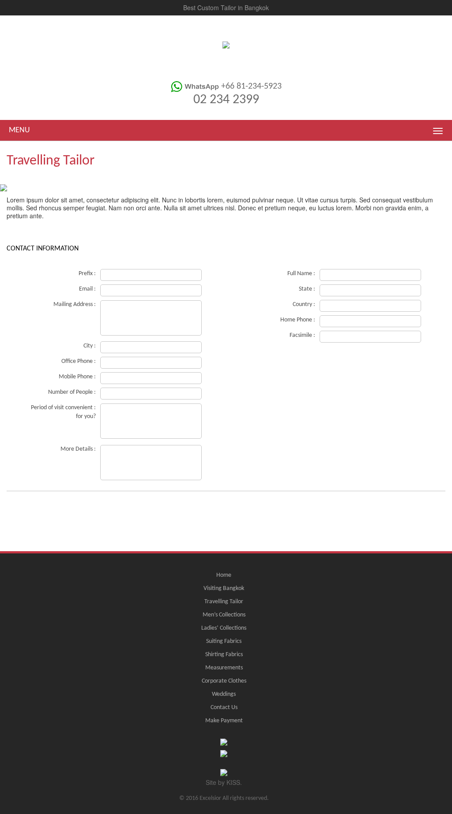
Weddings (224, 694)
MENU (19, 130)
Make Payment (224, 720)
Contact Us (224, 707)
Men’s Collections (224, 615)
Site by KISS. (224, 782)
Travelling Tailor (223, 601)
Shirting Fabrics (224, 654)
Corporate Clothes (224, 681)
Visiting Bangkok (223, 588)
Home (223, 575)
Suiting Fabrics (223, 641)
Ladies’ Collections (223, 628)
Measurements (224, 668)
